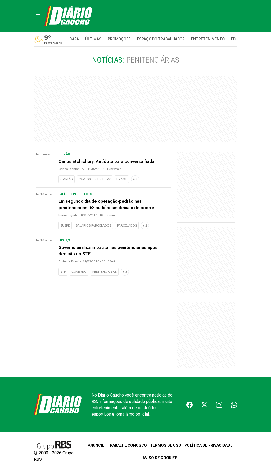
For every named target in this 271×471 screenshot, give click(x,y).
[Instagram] (219, 405)
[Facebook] (189, 405)
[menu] (38, 16)
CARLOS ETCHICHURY (95, 179)
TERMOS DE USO (165, 445)
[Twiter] (204, 405)
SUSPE (65, 225)
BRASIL (121, 179)
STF (63, 272)
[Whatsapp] (234, 405)
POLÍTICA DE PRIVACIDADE (208, 445)
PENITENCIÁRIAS (104, 272)
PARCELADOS (127, 225)
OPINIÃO (66, 179)
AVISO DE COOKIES (160, 458)
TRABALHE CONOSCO (127, 445)
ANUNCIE (96, 445)
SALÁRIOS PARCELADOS (93, 225)
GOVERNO (79, 272)
